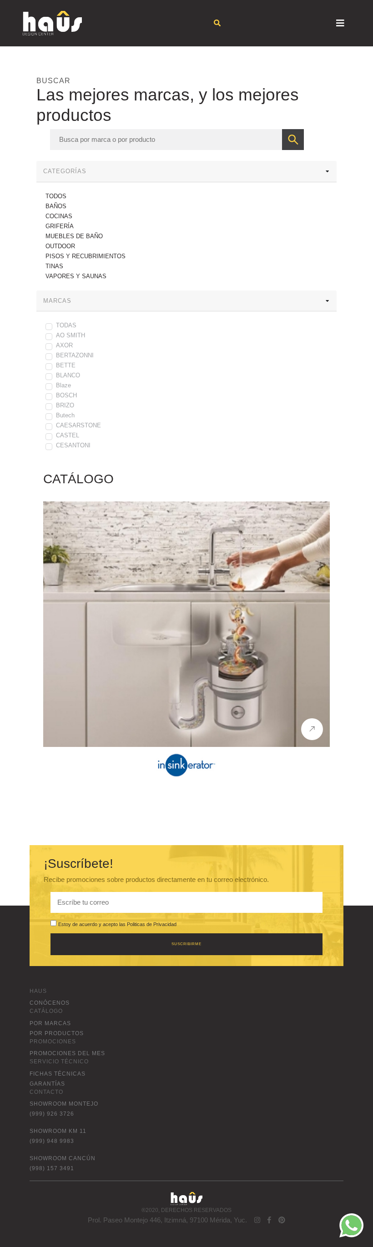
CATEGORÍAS (64, 171)
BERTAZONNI (75, 355)
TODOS (55, 196)
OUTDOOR (60, 246)
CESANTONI (73, 445)
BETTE (66, 365)
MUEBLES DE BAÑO (74, 236)
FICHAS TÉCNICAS (58, 1074)
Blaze (63, 385)
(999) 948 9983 (52, 1141)
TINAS (54, 266)
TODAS (66, 325)
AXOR (64, 345)
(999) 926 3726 (52, 1114)
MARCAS (57, 300)
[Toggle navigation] (340, 23)
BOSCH (66, 395)
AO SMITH (70, 335)
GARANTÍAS (47, 1084)
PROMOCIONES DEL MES (67, 1053)
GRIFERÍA (59, 226)
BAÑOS (55, 206)
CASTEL (67, 435)
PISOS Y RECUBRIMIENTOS (85, 256)
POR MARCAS (50, 1023)
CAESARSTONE (78, 425)
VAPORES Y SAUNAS (75, 276)
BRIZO (65, 405)
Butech (65, 415)
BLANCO (68, 375)
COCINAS (58, 216)
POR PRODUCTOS (57, 1033)
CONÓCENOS (50, 1003)
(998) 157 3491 (52, 1168)
